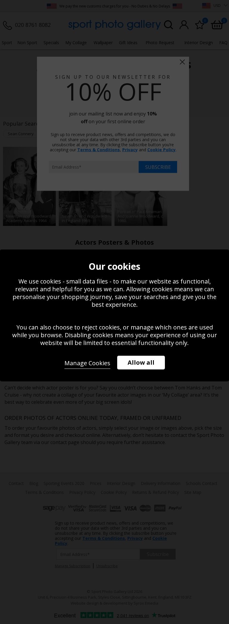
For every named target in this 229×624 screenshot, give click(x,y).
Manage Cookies (87, 363)
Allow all (141, 362)
